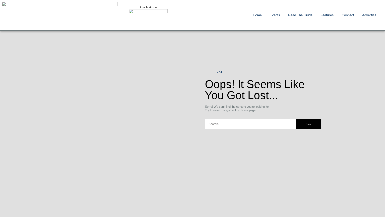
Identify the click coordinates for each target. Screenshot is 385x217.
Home (257, 15)
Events (275, 15)
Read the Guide (300, 15)
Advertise (369, 15)
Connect (348, 15)
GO (308, 124)
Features (327, 15)
